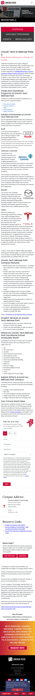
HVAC (4, 107)
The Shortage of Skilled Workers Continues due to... (17, 617)
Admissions (17, 673)
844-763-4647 (10, 556)
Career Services (18, 672)
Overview (17, 29)
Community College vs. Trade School (17, 619)
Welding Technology (8, 111)
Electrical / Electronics (9, 106)
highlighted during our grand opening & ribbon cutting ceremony (17, 72)
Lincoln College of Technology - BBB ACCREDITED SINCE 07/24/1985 (16, 528)
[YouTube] (21, 680)
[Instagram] (9, 680)
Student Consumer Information (15, 525)
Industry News (17, 670)
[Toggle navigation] (31, 2)
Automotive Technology (9, 104)
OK (17, 689)
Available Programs (17, 34)
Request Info (17, 648)
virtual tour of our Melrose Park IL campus (19, 314)
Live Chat (22, 556)
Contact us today (15, 412)
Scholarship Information (17, 667)
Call (23, 693)
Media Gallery (23, 39)
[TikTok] (13, 680)
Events (7, 39)
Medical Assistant (7, 109)
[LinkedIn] (25, 680)
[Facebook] (17, 680)
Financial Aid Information (17, 668)
